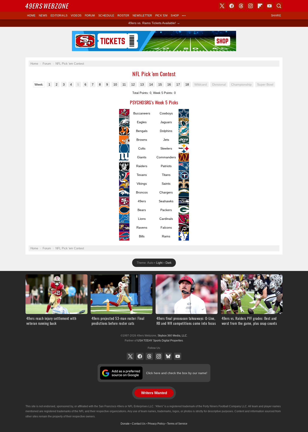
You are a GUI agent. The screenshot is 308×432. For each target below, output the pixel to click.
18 (187, 84)
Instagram (158, 356)
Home (31, 15)
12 (133, 84)
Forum (90, 15)
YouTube (177, 356)
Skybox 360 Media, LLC (172, 335)
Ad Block (154, 33)
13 (142, 84)
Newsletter (142, 15)
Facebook (139, 356)
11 (124, 84)
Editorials (59, 15)
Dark (168, 262)
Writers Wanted (154, 393)
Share (276, 15)
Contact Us (138, 423)
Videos (76, 15)
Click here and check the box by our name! (176, 373)
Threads (149, 356)
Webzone (47, 5)
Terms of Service (177, 423)
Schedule (106, 15)
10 (115, 84)
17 (178, 84)
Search (279, 5)
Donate (125, 423)
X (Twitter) (130, 356)
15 (160, 84)
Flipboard (260, 5)
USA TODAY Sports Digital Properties (160, 340)
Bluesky (168, 356)
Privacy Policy (156, 423)
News (43, 15)
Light (159, 262)
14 (151, 84)
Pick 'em (161, 15)
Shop (175, 15)
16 (169, 84)
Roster (123, 15)
